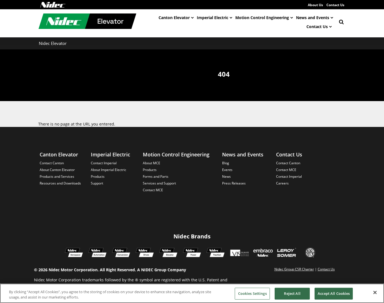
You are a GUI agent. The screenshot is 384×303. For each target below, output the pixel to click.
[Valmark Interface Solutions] (239, 253)
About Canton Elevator (57, 169)
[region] (192, 293)
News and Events (312, 17)
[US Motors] (310, 253)
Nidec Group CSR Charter (294, 269)
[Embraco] (263, 253)
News (226, 176)
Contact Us (335, 5)
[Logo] (52, 5)
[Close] (375, 292)
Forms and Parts (155, 176)
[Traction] (215, 253)
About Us (315, 5)
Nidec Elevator (53, 43)
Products (98, 176)
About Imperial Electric (108, 169)
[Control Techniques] (144, 253)
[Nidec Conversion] (121, 253)
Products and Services (57, 176)
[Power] (192, 253)
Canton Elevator (174, 17)
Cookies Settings (252, 293)
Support (97, 183)
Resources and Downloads (60, 183)
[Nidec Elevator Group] (168, 253)
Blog (225, 163)
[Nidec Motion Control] (97, 253)
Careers (282, 183)
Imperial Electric (212, 17)
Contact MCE (153, 190)
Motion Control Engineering (262, 17)
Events (227, 169)
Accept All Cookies (334, 293)
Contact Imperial (104, 163)
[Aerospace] (74, 253)
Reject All (292, 293)
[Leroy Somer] (286, 253)
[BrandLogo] (87, 22)
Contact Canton (52, 163)
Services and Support (159, 183)
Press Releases (234, 183)
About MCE (151, 163)
